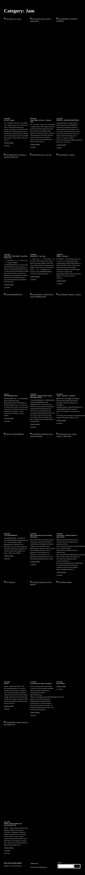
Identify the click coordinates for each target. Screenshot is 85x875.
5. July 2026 (6, 145)
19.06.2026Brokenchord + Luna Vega (37, 255)
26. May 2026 (7, 421)
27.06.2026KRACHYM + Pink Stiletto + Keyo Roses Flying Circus (16, 256)
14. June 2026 (33, 279)
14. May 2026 (59, 423)
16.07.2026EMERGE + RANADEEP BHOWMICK (67, 119)
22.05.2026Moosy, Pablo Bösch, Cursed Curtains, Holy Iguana (41, 535)
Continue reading (8, 142)
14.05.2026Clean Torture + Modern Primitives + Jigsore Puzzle (67, 535)
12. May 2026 (33, 564)
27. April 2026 (59, 689)
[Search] (77, 866)
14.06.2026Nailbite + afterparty (62, 255)
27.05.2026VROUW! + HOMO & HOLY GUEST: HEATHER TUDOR (41, 395)
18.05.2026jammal (7, 682)
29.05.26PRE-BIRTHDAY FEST (10, 394)
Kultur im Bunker (13, 863)
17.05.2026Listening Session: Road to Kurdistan (41, 682)
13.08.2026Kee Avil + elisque (9, 119)
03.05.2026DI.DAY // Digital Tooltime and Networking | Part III (13, 823)
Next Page (6, 853)
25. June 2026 (7, 287)
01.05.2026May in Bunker (60, 682)
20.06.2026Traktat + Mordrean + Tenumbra (65, 394)
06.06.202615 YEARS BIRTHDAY (10, 534)
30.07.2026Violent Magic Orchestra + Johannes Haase (40, 120)
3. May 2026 (6, 708)
